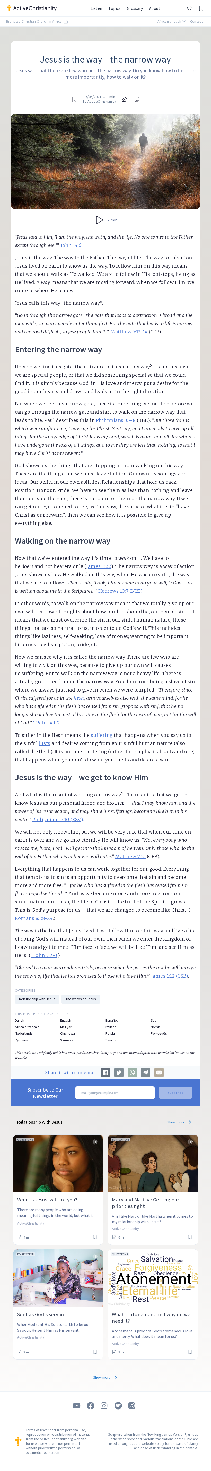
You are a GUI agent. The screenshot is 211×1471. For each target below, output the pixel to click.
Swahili (111, 1040)
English (65, 1020)
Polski (110, 1033)
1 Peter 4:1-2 (46, 723)
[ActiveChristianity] (45, 8)
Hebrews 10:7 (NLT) (120, 591)
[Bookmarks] (201, 8)
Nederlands (24, 1033)
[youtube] (77, 1406)
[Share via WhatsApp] (132, 1072)
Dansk (19, 1020)
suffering (101, 735)
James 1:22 (98, 566)
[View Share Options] (124, 99)
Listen (96, 8)
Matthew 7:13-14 (129, 332)
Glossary (135, 8)
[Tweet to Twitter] (119, 1072)
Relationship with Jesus (37, 999)
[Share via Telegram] (145, 1072)
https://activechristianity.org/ (94, 1052)
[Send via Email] (159, 1072)
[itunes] (132, 1406)
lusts (44, 743)
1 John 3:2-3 (44, 955)
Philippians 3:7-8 (116, 420)
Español (112, 1020)
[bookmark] (74, 99)
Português (159, 1033)
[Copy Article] (137, 99)
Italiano (111, 1027)
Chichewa (67, 1033)
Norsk (155, 1027)
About (154, 8)
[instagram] (104, 1406)
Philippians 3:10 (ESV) (57, 819)
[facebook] (90, 1406)
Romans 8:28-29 (34, 918)
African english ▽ (171, 21)
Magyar (66, 1027)
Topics (114, 8)
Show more (176, 1122)
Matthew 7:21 (130, 856)
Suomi (155, 1020)
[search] (190, 8)
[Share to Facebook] (105, 1072)
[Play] (100, 220)
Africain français (27, 1027)
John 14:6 (71, 245)
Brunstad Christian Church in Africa (34, 21)
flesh (79, 698)
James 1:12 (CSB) (169, 976)
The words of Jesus (81, 999)
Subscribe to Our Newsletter (45, 1092)
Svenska (66, 1040)
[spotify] (118, 1406)
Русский (21, 1040)
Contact (196, 21)
